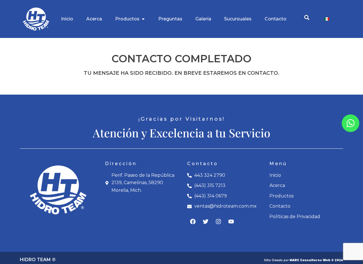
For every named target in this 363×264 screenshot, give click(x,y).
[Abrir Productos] (143, 19)
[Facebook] (193, 221)
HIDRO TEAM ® (38, 259)
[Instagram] (218, 221)
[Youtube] (231, 221)
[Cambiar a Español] (326, 19)
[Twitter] (205, 221)
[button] (306, 17)
